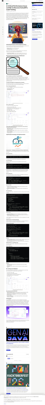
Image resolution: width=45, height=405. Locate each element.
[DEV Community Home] (2, 0)
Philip (8, 3)
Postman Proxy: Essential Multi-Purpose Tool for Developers (37, 12)
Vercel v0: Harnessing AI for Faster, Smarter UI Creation (37, 16)
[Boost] (3, 34)
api (15, 11)
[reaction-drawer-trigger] (3, 27)
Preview (12, 358)
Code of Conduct (16, 360)
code (13, 11)
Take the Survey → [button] (35, 39)
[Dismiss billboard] (43, 395)
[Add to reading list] (3, 32)
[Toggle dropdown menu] (28, 327)
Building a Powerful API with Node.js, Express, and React (36, 19)
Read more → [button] (8, 350)
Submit (9, 358)
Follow (37, 5)
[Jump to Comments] (3, 30)
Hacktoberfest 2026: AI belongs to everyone (16, 387)
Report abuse (20, 360)
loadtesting (8, 11)
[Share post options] (2, 36)
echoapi (11, 11)
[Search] (4, 0)
